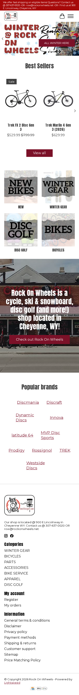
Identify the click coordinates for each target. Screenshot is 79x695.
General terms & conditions (27, 620)
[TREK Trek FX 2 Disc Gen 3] (20, 99)
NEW (21, 206)
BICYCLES (58, 250)
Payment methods (20, 637)
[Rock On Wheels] (10, 16)
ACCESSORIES (16, 568)
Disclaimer (12, 626)
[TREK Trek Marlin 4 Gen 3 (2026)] (58, 99)
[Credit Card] (32, 689)
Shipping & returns (20, 643)
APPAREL (12, 579)
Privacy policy (15, 632)
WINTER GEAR (58, 206)
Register (11, 600)
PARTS (10, 562)
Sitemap (11, 655)
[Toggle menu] (70, 16)
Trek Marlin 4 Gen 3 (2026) (58, 127)
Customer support (20, 649)
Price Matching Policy (22, 660)
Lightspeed (12, 682)
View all (39, 153)
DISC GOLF (20, 250)
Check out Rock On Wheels (39, 340)
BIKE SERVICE (16, 573)
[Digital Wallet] (42, 689)
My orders (12, 605)
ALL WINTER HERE (56, 43)
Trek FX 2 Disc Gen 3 (21, 127)
